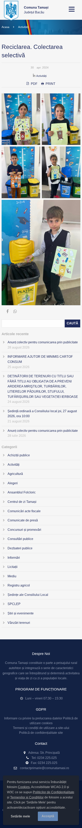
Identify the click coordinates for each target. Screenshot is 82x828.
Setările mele (20, 816)
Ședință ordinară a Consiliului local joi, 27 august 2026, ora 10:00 (42, 413)
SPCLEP (14, 604)
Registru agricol (19, 585)
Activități (23, 27)
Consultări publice (20, 539)
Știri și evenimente (21, 613)
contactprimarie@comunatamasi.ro (44, 768)
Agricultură (15, 473)
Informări (14, 557)
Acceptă (48, 816)
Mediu (12, 576)
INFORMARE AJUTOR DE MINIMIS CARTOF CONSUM (40, 359)
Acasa (5, 27)
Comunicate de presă (23, 520)
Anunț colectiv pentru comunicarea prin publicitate (43, 342)
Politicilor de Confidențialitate (53, 792)
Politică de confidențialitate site (41, 732)
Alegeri (13, 483)
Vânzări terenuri (19, 622)
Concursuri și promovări (24, 529)
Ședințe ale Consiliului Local (28, 594)
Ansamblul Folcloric (22, 492)
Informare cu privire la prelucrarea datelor (33, 718)
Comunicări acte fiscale (24, 511)
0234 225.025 (47, 758)
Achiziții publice (19, 455)
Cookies (24, 787)
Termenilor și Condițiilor (27, 797)
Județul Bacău (36, 10)
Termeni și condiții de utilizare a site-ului (41, 728)
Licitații (13, 567)
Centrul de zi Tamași (22, 501)
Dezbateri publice (20, 548)
